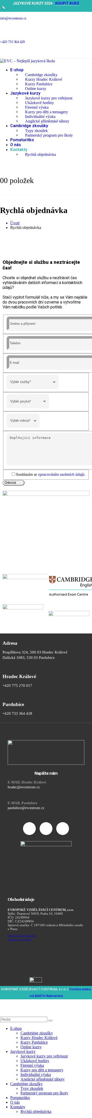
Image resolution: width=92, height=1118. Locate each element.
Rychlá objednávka (40, 154)
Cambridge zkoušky (41, 74)
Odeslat (10, 483)
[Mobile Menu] (12, 192)
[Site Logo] (27, 61)
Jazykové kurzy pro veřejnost (48, 98)
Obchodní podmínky (22, 936)
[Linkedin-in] (62, 828)
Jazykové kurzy (25, 93)
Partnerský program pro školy (49, 135)
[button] (3, 1004)
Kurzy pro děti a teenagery (46, 111)
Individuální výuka (40, 116)
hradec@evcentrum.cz (24, 787)
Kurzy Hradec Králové (43, 79)
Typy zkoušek (36, 130)
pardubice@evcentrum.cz (26, 808)
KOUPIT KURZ (67, 3)
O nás (15, 144)
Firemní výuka (37, 107)
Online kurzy (35, 88)
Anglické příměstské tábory (47, 121)
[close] (4, 8)
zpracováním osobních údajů (61, 474)
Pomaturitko (22, 139)
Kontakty (18, 149)
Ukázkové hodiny (39, 102)
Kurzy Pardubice (38, 84)
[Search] (50, 1020)
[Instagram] (46, 828)
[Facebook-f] (29, 828)
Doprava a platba (19, 940)
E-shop (17, 69)
